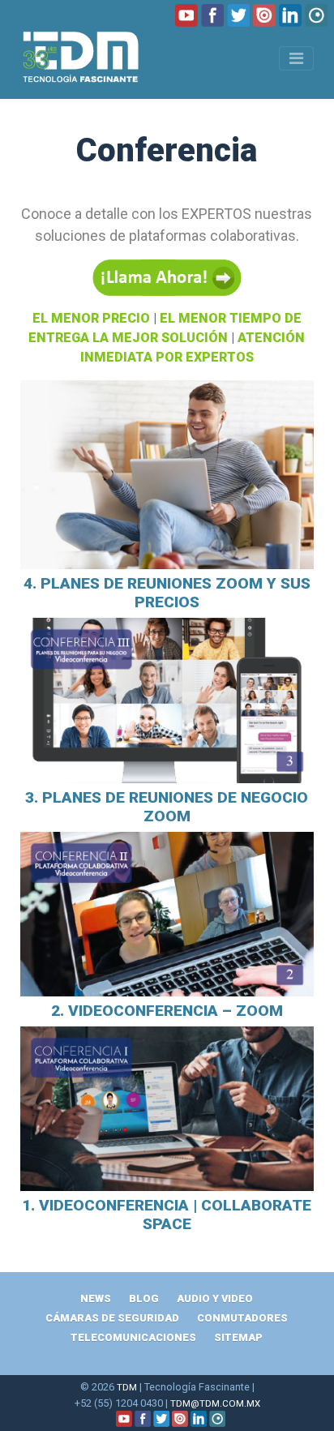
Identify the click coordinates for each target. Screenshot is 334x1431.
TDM (127, 1387)
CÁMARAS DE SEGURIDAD (112, 1318)
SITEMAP (238, 1337)
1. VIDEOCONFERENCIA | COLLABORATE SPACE (166, 1214)
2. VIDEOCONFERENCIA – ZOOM (167, 1010)
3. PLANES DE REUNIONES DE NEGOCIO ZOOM (166, 806)
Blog (144, 1298)
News (95, 1298)
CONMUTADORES (242, 1318)
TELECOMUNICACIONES (133, 1337)
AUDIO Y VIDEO (215, 1298)
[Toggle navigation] (296, 58)
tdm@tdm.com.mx (215, 1403)
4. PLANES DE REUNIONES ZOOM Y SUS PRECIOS (167, 592)
